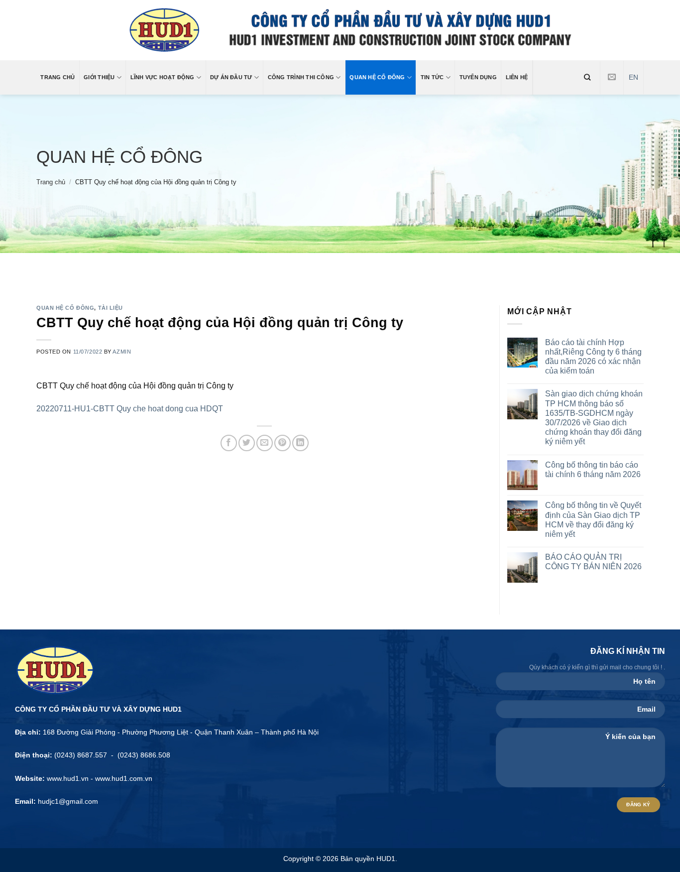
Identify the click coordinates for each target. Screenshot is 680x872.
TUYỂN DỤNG (478, 77)
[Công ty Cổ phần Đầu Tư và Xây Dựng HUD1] (340, 30)
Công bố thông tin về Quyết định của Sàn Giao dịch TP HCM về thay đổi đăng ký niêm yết (593, 519)
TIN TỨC (432, 77)
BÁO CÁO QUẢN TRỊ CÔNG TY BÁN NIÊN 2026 (593, 562)
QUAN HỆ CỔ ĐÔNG (377, 77)
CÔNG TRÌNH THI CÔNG (301, 77)
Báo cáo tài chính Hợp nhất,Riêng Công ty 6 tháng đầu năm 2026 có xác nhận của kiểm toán (593, 356)
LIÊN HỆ (517, 77)
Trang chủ (50, 182)
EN (633, 77)
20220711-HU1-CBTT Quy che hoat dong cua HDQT (129, 408)
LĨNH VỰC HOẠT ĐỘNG (162, 77)
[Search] (587, 77)
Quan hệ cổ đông (119, 156)
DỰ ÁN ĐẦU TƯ (231, 77)
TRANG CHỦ (57, 77)
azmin (122, 352)
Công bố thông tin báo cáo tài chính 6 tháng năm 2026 (593, 470)
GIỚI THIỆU (99, 77)
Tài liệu (110, 308)
